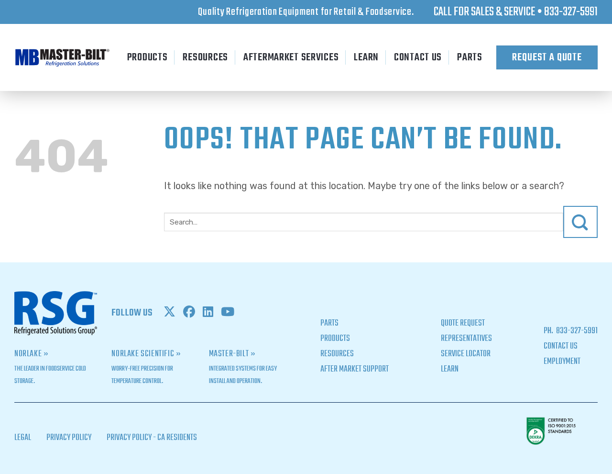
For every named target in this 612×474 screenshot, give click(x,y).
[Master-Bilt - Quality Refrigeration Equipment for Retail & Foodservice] (62, 57)
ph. (549, 331)
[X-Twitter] (169, 313)
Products (147, 57)
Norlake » (31, 354)
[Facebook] (189, 313)
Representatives (466, 339)
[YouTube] (227, 313)
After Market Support (354, 369)
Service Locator (466, 354)
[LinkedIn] (208, 313)
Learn (366, 57)
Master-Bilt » (232, 354)
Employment (562, 362)
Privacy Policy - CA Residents (152, 438)
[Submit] (580, 222)
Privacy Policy (68, 438)
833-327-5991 (576, 331)
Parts (469, 57)
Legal (22, 438)
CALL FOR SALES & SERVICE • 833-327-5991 (516, 12)
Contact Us (418, 57)
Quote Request (463, 323)
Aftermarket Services (291, 57)
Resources (205, 57)
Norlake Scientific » (146, 354)
